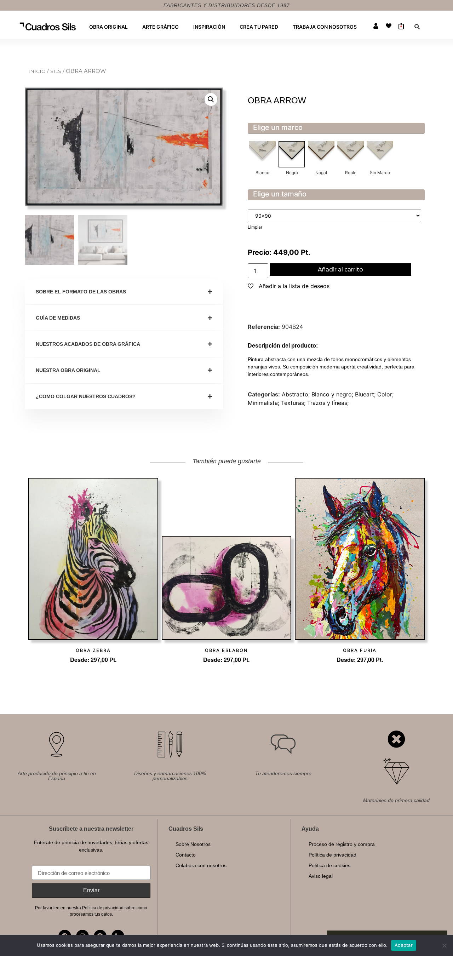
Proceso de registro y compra (342, 844)
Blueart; (366, 394)
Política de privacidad (332, 855)
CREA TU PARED (259, 27)
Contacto (186, 855)
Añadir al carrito (340, 269)
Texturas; (294, 402)
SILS (56, 71)
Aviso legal (321, 876)
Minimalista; (264, 402)
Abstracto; (296, 394)
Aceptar (404, 945)
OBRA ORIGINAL (108, 27)
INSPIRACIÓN (209, 27)
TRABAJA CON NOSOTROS (325, 27)
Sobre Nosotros (193, 844)
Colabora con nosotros (201, 865)
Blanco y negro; (333, 394)
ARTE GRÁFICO (160, 27)
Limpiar (255, 227)
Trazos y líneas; (328, 402)
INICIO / (39, 71)
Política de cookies (329, 865)
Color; (385, 394)
